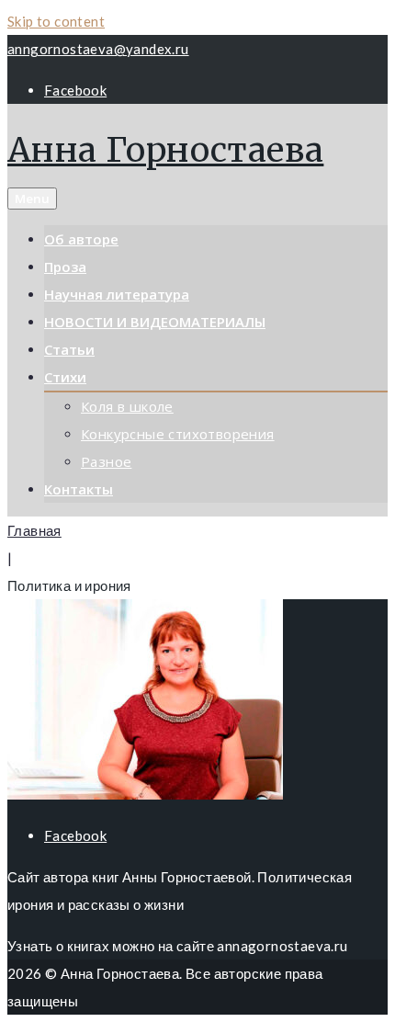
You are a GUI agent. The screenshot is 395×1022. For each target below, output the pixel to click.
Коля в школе (127, 406)
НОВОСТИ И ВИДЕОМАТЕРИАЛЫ (154, 321)
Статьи (69, 349)
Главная (34, 530)
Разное (106, 461)
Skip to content (56, 21)
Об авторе (81, 239)
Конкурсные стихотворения (178, 434)
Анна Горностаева (165, 150)
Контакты (78, 489)
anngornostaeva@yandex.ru (98, 48)
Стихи (65, 377)
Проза (65, 266)
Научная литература (116, 294)
